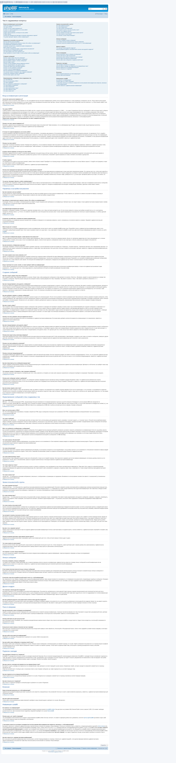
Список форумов (16, 16)
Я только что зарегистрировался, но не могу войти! (15, 29)
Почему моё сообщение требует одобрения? (13, 73)
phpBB (4, 231)
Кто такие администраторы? (62, 25)
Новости (61, 751)
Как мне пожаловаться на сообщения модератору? (15, 70)
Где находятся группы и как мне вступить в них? (67, 29)
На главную (8, 16)
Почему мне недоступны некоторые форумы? (14, 66)
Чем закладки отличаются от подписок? (65, 64)
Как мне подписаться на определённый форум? (67, 67)
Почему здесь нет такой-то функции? (65, 81)
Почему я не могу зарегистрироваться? (12, 28)
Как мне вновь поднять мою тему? (11, 74)
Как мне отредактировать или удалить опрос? (14, 64)
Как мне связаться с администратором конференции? (69, 85)
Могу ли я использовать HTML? (10, 81)
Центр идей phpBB (89, 717)
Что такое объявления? (8, 86)
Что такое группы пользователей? (64, 28)
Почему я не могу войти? (9, 31)
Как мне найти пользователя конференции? (66, 58)
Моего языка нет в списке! (9, 47)
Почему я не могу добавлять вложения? (12, 67)
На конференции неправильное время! (12, 44)
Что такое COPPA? (7, 27)
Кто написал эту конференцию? (63, 80)
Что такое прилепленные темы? (10, 88)
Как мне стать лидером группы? (63, 31)
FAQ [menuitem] (12, 13)
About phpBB (50, 711)
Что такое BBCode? (7, 79)
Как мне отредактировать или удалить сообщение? (15, 59)
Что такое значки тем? (8, 90)
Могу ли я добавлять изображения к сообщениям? (15, 83)
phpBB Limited (51, 709)
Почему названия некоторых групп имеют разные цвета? (69, 32)
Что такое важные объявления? (10, 85)
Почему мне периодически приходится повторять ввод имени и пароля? (20, 35)
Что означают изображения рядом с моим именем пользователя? (18, 48)
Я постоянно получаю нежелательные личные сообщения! (70, 41)
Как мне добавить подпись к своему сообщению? (15, 60)
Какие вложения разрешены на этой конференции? (68, 73)
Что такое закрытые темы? (9, 89)
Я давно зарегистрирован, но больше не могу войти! (15, 32)
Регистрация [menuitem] (100, 13)
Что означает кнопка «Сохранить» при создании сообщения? (17, 71)
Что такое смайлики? (8, 82)
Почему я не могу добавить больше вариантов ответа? (16, 63)
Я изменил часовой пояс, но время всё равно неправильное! (17, 45)
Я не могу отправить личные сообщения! (66, 40)
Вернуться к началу (9, 105)
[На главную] (11, 8)
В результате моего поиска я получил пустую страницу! (69, 57)
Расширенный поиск (106, 9)
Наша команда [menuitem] (77, 748)
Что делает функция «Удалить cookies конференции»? (16, 36)
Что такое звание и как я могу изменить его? (13, 51)
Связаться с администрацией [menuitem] (64, 748)
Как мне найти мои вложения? (63, 75)
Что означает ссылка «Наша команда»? (65, 35)
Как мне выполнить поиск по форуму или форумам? (68, 54)
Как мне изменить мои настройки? (11, 41)
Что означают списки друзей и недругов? (66, 48)
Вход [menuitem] (106, 13)
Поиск (103, 9)
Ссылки (7, 13)
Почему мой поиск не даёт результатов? (65, 55)
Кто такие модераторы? (61, 27)
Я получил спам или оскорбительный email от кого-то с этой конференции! (73, 43)
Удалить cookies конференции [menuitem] (90, 748)
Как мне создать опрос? (9, 62)
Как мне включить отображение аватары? (13, 50)
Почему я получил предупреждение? (12, 69)
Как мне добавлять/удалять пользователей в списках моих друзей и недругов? (74, 49)
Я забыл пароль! (7, 34)
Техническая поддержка (53, 751)
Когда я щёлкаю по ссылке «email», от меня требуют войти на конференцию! (21, 53)
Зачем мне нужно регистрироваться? (12, 25)
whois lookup (101, 726)
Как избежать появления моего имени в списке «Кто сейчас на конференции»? (21, 43)
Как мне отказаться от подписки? (64, 68)
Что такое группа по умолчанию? (64, 34)
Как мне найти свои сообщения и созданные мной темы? (69, 59)
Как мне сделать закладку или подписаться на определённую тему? (72, 66)
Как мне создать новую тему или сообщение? (14, 57)
